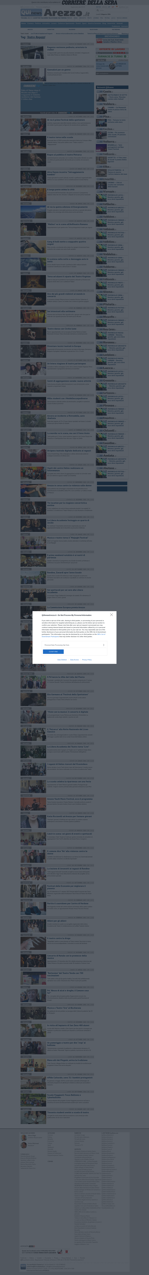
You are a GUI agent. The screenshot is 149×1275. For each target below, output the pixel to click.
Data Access (74, 660)
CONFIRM (53, 652)
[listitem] (74, 645)
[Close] (112, 615)
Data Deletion (62, 660)
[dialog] (74, 637)
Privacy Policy (87, 660)
